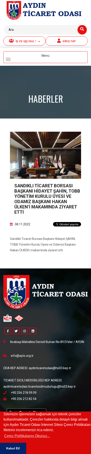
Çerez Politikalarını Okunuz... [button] (27, 436)
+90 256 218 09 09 (23, 392)
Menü (53, 58)
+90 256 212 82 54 (23, 399)
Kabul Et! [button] (13, 448)
